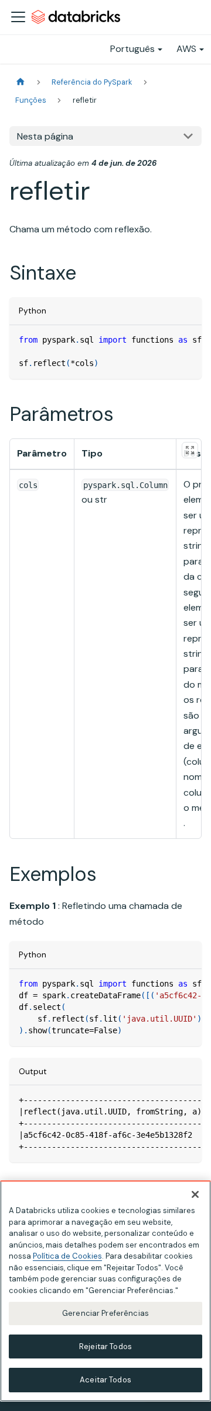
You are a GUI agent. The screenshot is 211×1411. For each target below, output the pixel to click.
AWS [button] (186, 49)
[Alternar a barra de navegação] (18, 17)
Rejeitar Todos (105, 1346)
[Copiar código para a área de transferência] (187, 340)
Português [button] (132, 49)
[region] (105, 1291)
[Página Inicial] (20, 82)
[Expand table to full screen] (190, 450)
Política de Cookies (67, 1256)
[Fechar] (195, 1194)
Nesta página (45, 136)
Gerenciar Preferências (105, 1313)
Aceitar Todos (105, 1380)
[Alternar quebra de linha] (166, 340)
